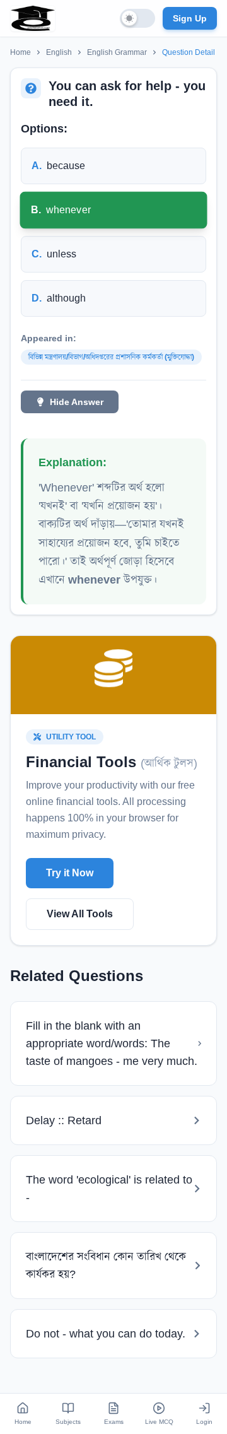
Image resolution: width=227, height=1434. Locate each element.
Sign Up (190, 18)
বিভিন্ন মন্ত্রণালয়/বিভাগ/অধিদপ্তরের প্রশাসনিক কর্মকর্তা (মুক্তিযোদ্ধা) (111, 357)
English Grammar (117, 52)
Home (20, 52)
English (59, 52)
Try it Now (69, 872)
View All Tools (80, 913)
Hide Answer (76, 402)
